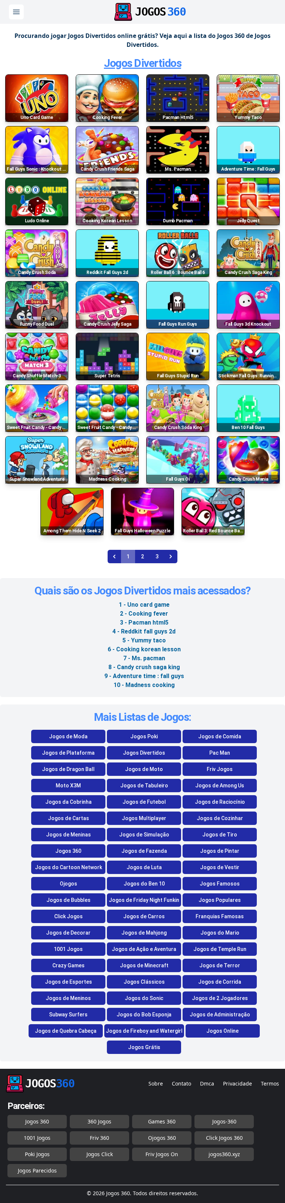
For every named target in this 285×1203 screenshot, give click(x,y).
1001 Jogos (68, 949)
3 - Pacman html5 (144, 622)
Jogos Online (222, 1031)
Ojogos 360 (162, 1137)
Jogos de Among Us (219, 785)
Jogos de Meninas (68, 835)
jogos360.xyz (224, 1154)
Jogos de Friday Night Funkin (144, 900)
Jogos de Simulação (144, 835)
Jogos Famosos (220, 884)
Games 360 (162, 1121)
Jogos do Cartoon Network (68, 867)
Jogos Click (99, 1154)
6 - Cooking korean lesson (144, 649)
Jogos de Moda (68, 736)
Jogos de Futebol (144, 802)
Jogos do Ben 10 (144, 884)
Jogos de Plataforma (68, 753)
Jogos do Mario (219, 933)
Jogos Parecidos (37, 1170)
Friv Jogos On (161, 1154)
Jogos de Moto (144, 769)
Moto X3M (68, 785)
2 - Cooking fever (144, 613)
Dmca (207, 1083)
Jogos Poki (144, 736)
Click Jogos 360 (224, 1137)
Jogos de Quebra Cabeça (65, 1031)
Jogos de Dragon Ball (68, 769)
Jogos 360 (68, 851)
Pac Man (219, 753)
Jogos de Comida (219, 736)
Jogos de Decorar (68, 933)
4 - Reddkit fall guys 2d (144, 631)
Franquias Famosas (220, 916)
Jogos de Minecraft (144, 965)
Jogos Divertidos (142, 63)
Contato (181, 1083)
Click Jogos (68, 916)
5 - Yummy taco (144, 640)
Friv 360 (99, 1137)
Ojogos (68, 884)
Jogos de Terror (219, 965)
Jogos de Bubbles (68, 900)
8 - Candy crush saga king (144, 667)
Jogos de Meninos (68, 998)
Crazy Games (68, 965)
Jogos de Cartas (68, 818)
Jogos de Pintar (219, 851)
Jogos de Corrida (219, 982)
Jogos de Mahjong (144, 933)
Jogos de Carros (144, 916)
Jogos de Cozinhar (220, 818)
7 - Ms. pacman (144, 658)
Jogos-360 (224, 1121)
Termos (270, 1083)
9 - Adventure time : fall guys (144, 676)
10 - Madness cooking (144, 684)
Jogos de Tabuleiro (144, 785)
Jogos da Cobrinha (68, 802)
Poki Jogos (37, 1154)
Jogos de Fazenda (144, 851)
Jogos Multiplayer (144, 818)
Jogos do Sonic (144, 998)
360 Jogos (99, 1121)
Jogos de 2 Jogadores (220, 998)
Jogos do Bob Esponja (144, 1014)
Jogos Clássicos (144, 982)
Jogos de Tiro (219, 835)
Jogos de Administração (220, 1014)
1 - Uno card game (144, 604)
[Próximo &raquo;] (170, 556)
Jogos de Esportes (68, 982)
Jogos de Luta (144, 867)
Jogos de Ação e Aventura (144, 949)
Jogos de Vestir (219, 867)
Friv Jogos (220, 769)
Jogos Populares (220, 900)
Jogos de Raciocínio (220, 802)
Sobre (155, 1083)
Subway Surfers (68, 1014)
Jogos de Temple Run (219, 949)
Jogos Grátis (144, 1047)
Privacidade (237, 1083)
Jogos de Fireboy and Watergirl (144, 1031)
